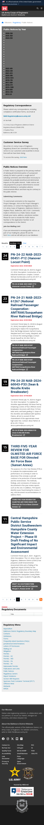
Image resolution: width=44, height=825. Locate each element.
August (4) (10, 50)
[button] (10, 4)
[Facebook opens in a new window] (3, 739)
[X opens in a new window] (12, 739)
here (9, 235)
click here (23, 157)
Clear (24, 243)
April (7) (9, 59)
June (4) (9, 54)
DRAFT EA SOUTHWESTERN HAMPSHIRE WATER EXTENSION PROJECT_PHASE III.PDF (25, 586)
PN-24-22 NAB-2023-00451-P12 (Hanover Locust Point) (26, 258)
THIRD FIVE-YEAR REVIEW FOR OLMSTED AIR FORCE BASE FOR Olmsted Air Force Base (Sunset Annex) (26, 455)
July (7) (9, 52)
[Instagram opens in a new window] (8, 739)
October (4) (11, 45)
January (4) (10, 66)
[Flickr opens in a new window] (21, 739)
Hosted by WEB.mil (21, 785)
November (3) (12, 43)
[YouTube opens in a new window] (17, 739)
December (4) (12, 40)
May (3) (9, 57)
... (39, 246)
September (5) (12, 47)
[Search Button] (36, 8)
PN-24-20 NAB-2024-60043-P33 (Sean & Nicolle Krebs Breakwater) (26, 386)
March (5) (10, 61)
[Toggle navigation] (40, 8)
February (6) (11, 64)
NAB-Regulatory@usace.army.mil (16, 116)
